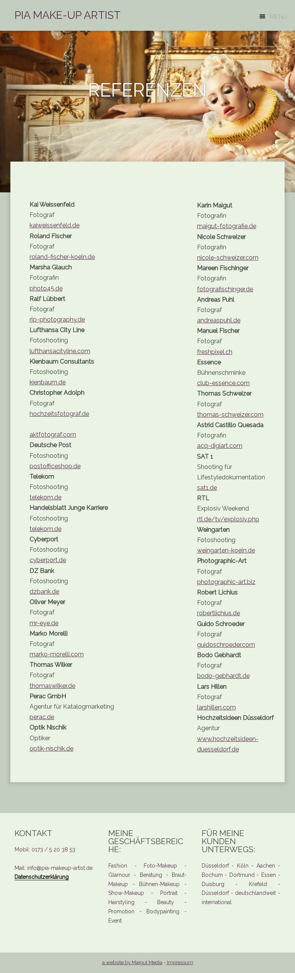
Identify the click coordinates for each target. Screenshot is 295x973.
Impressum (180, 962)
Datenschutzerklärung (42, 877)
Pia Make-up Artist (68, 15)
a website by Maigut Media (132, 962)
